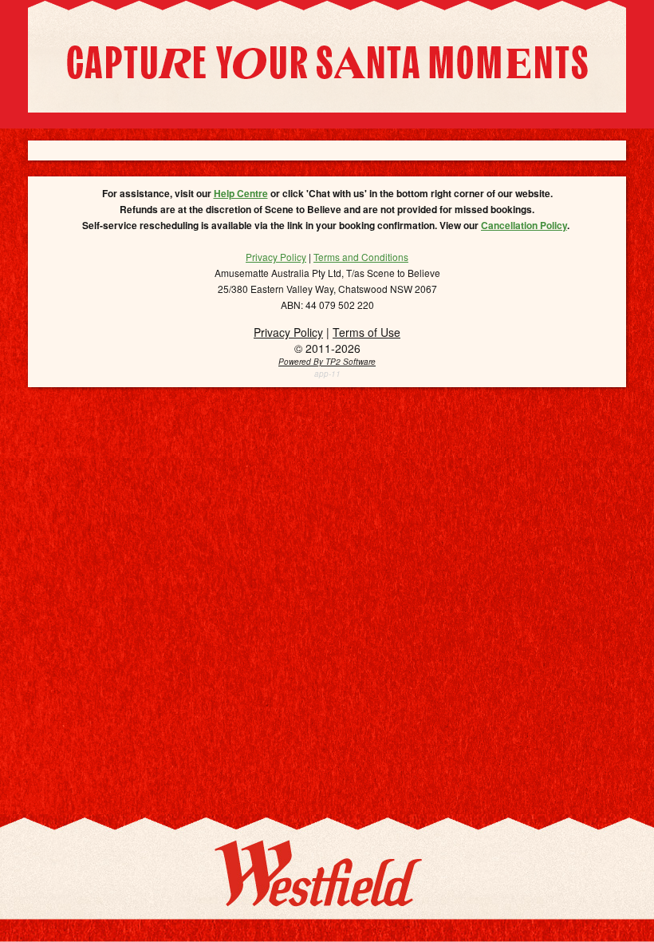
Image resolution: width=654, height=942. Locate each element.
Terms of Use (366, 332)
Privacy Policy (288, 332)
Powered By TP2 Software (327, 361)
